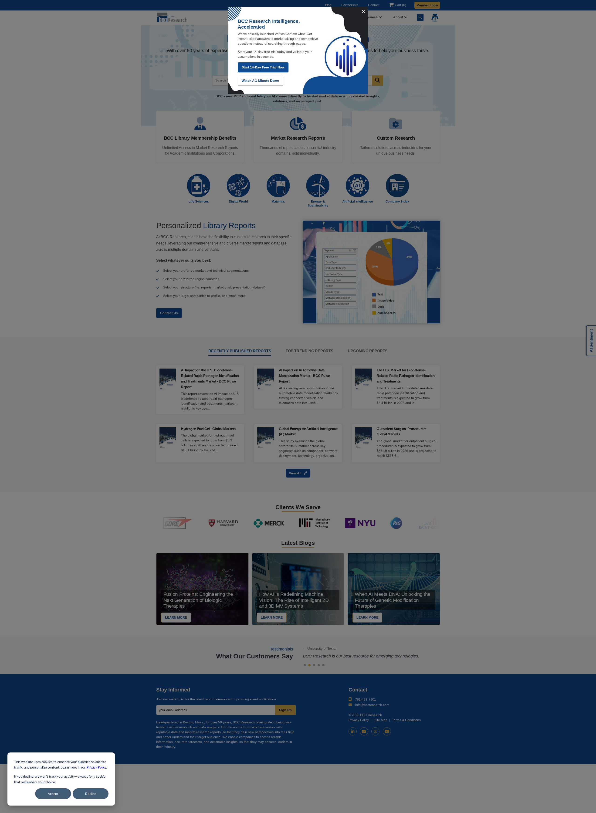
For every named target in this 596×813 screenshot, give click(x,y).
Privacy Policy (96, 767)
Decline (90, 794)
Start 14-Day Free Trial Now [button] (263, 67)
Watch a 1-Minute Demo (260, 80)
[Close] (363, 11)
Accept (53, 794)
